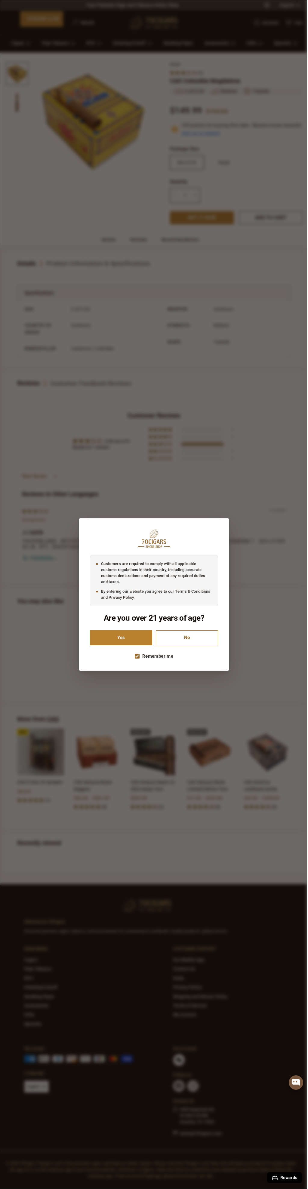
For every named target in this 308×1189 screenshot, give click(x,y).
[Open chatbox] (296, 1082)
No (185, 637)
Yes (119, 637)
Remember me (155, 656)
